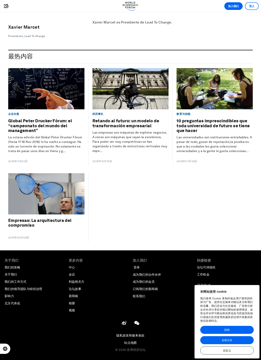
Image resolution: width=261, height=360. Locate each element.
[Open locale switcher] (5, 349)
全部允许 (227, 340)
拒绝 (227, 329)
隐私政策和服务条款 (130, 335)
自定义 (227, 350)
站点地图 (130, 343)
